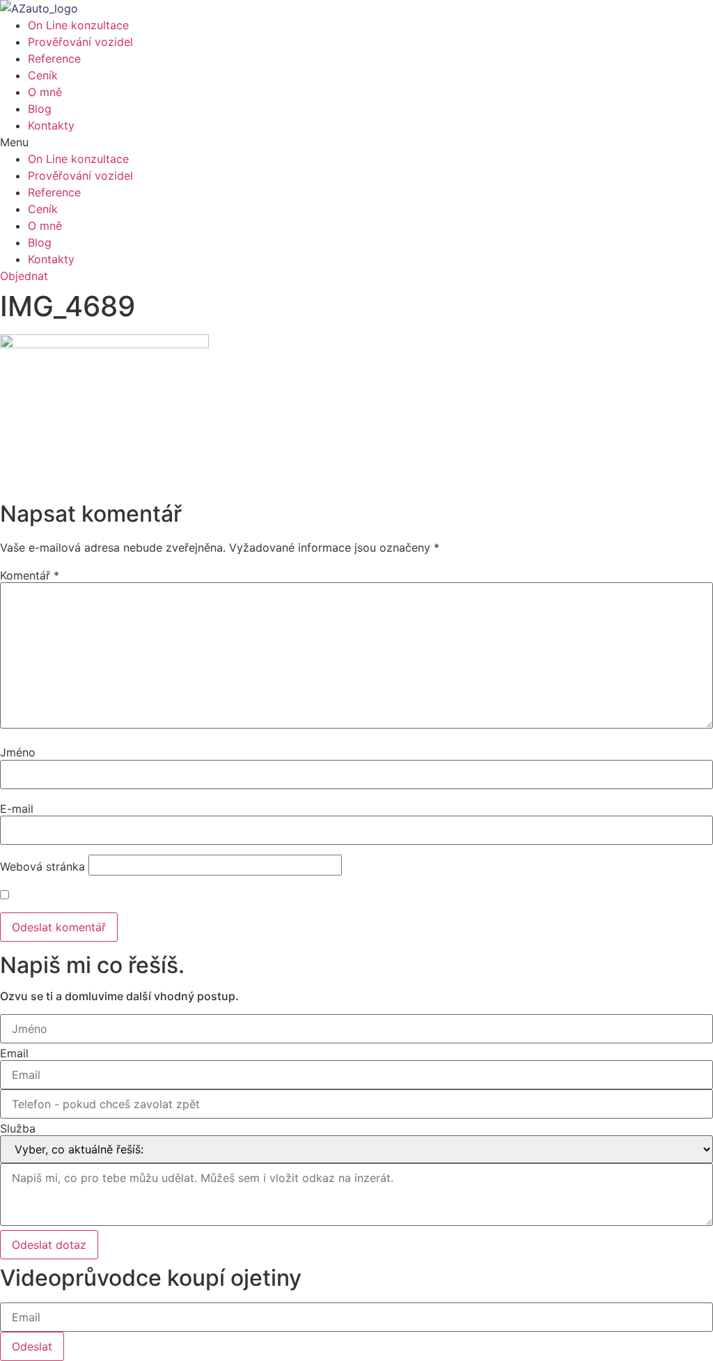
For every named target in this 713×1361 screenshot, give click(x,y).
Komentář (29, 575)
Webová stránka (42, 866)
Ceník (43, 75)
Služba (18, 1128)
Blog (40, 109)
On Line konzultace (78, 25)
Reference (54, 58)
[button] (356, 142)
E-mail (16, 808)
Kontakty (51, 125)
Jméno (18, 752)
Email (14, 1053)
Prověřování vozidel (80, 42)
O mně (45, 92)
